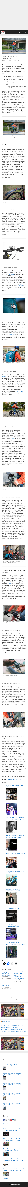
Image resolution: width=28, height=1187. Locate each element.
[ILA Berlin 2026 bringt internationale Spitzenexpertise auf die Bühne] (11, 934)
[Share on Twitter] (6, 1120)
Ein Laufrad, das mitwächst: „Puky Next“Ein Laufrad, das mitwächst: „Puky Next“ (14, 1169)
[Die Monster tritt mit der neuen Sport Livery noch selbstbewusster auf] (6, 1134)
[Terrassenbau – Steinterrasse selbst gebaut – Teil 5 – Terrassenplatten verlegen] (4, 1078)
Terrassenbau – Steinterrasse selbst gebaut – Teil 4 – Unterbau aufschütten (13, 1084)
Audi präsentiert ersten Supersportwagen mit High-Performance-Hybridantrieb (12, 907)
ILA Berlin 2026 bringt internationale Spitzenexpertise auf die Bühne (15, 925)
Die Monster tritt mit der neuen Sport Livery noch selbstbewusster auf (12, 1129)
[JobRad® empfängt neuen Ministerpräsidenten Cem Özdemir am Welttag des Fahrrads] (11, 952)
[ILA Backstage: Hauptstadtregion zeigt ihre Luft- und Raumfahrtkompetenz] (11, 880)
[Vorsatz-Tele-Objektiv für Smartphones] (4, 1068)
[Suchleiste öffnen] (25, 32)
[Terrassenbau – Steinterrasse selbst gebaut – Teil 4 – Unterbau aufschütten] (4, 1088)
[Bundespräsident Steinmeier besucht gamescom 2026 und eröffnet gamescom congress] (11, 844)
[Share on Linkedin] (13, 1120)
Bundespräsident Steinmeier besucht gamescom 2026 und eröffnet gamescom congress (15, 836)
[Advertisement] (14, 15)
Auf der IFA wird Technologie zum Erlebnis (14, 786)
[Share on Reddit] (8, 1120)
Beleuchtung (11, 274)
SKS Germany (14, 228)
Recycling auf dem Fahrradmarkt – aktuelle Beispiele (7, 973)
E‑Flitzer (9, 159)
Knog (6, 282)
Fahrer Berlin (11, 334)
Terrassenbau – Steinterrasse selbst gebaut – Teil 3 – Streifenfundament (12, 1094)
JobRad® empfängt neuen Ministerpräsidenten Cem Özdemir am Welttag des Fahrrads (15, 943)
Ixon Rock (20, 285)
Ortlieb (13, 438)
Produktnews (7, 1124)
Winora (16, 158)
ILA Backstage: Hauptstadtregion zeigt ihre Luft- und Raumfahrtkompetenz (15, 872)
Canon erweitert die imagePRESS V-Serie (14, 999)
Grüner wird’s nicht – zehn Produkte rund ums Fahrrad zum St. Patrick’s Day (13, 1139)
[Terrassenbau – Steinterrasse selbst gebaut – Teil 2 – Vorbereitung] (4, 1108)
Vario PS (9, 440)
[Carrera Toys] (12, 1017)
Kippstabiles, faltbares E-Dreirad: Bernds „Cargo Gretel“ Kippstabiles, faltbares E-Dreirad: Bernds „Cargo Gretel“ (13, 1159)
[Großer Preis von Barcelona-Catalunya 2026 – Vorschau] (11, 862)
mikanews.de (6, 1021)
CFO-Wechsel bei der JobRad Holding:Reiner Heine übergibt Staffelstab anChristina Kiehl (13, 890)
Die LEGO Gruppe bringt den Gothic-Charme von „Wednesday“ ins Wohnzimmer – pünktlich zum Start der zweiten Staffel (13, 1149)
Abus (16, 383)
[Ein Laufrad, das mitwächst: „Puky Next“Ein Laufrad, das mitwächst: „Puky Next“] (6, 1174)
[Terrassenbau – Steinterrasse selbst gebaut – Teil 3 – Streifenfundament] (4, 1098)
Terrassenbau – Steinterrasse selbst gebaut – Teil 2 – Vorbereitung (12, 1104)
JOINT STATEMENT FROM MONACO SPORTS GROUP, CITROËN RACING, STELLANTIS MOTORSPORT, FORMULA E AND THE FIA (15, 818)
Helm (3, 376)
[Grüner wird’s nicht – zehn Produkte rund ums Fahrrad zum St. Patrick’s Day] (6, 1144)
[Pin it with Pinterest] (11, 1120)
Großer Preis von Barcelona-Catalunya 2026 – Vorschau (15, 854)
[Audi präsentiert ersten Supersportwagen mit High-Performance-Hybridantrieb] (11, 916)
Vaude (9, 583)
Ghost (20, 176)
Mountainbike (20, 391)
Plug (20, 284)
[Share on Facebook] (4, 1120)
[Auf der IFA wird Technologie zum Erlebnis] (11, 794)
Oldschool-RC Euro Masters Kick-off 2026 (11, 1029)
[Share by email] (15, 1120)
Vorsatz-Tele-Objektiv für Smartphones (13, 1065)
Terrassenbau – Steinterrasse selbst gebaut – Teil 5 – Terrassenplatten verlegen (12, 1074)
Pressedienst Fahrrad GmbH (14, 779)
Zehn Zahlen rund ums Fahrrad (6, 984)
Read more (6, 1178)
